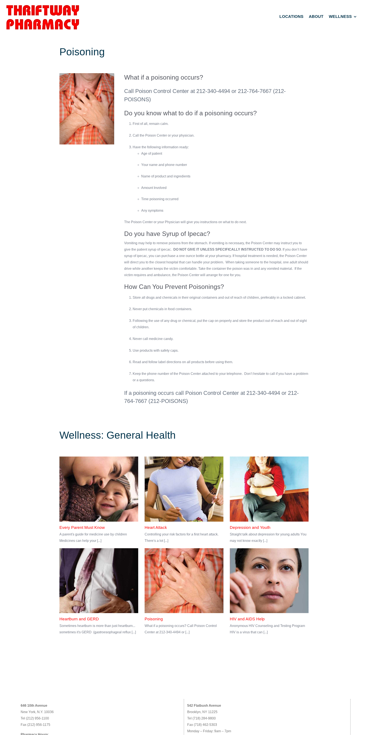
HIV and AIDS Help (247, 619)
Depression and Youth (250, 527)
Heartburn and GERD (79, 619)
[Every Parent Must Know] (98, 489)
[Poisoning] (184, 580)
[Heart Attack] (184, 489)
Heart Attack (156, 527)
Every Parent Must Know (82, 527)
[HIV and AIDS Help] (269, 580)
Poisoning (154, 619)
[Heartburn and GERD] (98, 580)
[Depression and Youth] (269, 489)
